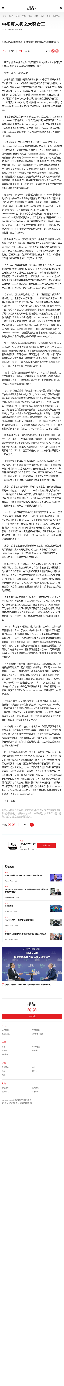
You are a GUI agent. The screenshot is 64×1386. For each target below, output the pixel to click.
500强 (11, 16)
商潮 (42, 16)
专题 (48, 16)
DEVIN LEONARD (8, 30)
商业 (30, 16)
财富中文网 (8, 911)
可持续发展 (36, 1047)
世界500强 (6, 1030)
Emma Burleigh (9, 897)
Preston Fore (9, 881)
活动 (17, 16)
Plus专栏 (5, 1054)
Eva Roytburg (9, 939)
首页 (4, 16)
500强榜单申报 (37, 1034)
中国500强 (36, 1030)
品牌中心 (56, 16)
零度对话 (5, 1050)
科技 (36, 16)
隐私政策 (5, 1092)
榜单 (24, 16)
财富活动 (5, 1067)
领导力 (34, 1071)
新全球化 (35, 1050)
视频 (3, 1075)
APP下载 (32, 1016)
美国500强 (6, 1034)
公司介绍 (35, 1088)
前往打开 (46, 845)
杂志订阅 (5, 1088)
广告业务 (35, 1092)
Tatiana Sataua (9, 925)
